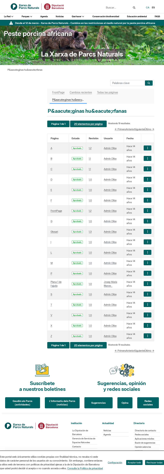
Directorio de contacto (145, 430)
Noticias (60, 16)
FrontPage (56, 210)
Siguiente (139, 129)
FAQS (157, 16)
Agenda (44, 16)
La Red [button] (7, 16)
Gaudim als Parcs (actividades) (22, 402)
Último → (149, 129)
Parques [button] (26, 16)
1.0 (90, 179)
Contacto (76, 446)
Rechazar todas (155, 462)
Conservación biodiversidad (105, 16)
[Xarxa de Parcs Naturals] (37, 6)
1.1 (90, 158)
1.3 (90, 231)
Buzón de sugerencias (145, 442)
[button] (58, 124)
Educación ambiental (137, 16)
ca (147, 7)
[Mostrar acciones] (147, 147)
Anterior (130, 129)
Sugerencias (98, 402)
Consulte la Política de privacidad (85, 468)
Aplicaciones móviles (144, 438)
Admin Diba (110, 148)
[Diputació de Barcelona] (31, 425)
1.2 (90, 148)
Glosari (54, 231)
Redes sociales (148, 402)
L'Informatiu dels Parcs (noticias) (62, 402)
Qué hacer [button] (77, 16)
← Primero (120, 129)
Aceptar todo (134, 462)
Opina (125, 402)
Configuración (115, 462)
